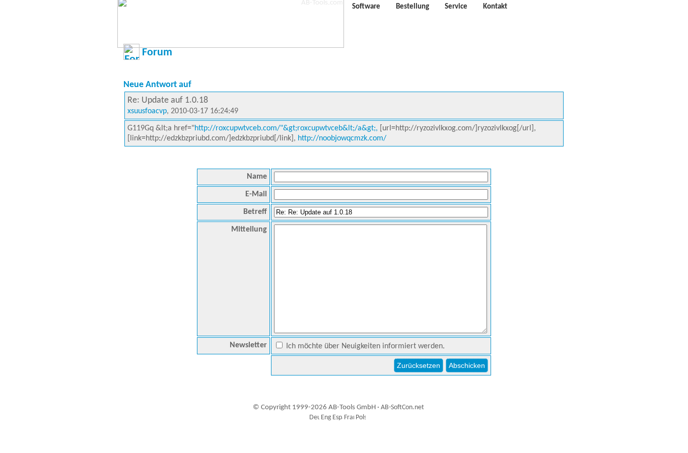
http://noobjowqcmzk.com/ (342, 138)
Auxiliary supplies (342, 440)
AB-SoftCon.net (402, 407)
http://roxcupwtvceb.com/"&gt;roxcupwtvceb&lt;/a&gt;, (286, 128)
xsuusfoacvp (147, 111)
